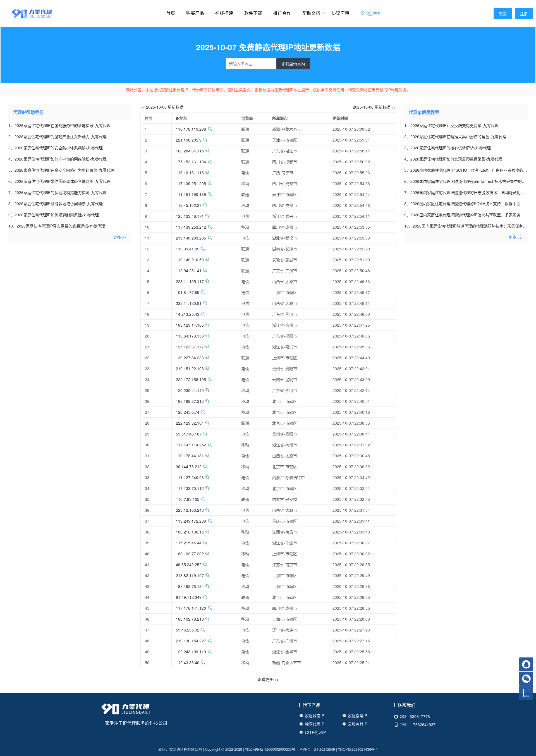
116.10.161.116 (190, 172)
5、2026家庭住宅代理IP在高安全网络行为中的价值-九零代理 (61, 170)
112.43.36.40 (187, 662)
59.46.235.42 (187, 630)
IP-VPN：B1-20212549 (316, 749)
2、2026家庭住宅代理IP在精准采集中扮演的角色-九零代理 (455, 136)
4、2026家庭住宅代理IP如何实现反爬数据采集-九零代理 (453, 159)
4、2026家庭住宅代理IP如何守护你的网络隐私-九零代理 (57, 159)
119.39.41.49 (187, 249)
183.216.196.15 (190, 532)
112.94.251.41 (189, 270)
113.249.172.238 (191, 521)
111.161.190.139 (191, 194)
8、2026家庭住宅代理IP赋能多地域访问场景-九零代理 (55, 203)
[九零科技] (125, 710)
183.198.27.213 (190, 401)
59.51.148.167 (189, 434)
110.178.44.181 (190, 455)
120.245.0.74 (187, 412)
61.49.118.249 (189, 597)
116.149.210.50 (190, 259)
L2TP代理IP (315, 732)
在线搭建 (224, 13)
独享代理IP (314, 724)
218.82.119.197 (190, 575)
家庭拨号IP (357, 715)
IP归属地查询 (293, 64)
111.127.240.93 (190, 477)
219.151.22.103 (190, 368)
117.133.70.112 (190, 488)
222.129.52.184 (190, 423)
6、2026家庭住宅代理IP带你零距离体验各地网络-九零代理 (59, 181)
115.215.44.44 (189, 543)
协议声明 (340, 13)
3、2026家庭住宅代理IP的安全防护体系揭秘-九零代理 (55, 147)
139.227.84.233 (190, 357)
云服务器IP (357, 724)
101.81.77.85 (187, 292)
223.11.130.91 (189, 303)
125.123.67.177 (190, 347)
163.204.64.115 (190, 151)
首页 (170, 13)
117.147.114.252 (191, 445)
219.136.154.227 (191, 640)
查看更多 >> (268, 679)
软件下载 (253, 13)
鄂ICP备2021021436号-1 (358, 749)
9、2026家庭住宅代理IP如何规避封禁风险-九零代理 (53, 214)
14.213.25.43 (187, 314)
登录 (503, 13)
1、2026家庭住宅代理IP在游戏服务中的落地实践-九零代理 (59, 125)
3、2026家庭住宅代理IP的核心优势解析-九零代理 (447, 147)
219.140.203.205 (191, 238)
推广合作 (282, 13)
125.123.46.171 (190, 216)
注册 (524, 13)
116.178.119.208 (191, 129)
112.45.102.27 (189, 205)
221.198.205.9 (189, 140)
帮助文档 (311, 13)
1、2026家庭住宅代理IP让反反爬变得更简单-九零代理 (451, 125)
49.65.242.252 (189, 564)
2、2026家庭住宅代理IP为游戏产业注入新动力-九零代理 (57, 136)
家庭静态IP (314, 715)
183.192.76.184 (190, 586)
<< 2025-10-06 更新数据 (161, 107)
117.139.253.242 (191, 227)
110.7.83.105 (187, 499)
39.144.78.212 (189, 466)
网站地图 (402, 732)
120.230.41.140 (190, 390)
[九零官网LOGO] (26, 13)
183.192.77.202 (190, 553)
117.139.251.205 (191, 183)
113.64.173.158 (190, 336)
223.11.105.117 (190, 281)
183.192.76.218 (190, 619)
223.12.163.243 (190, 510)
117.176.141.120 (191, 608)
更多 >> (119, 237)
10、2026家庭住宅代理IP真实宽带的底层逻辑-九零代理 (56, 226)
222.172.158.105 (191, 379)
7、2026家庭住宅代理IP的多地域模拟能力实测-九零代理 (57, 192)
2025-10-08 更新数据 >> (374, 107)
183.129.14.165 (190, 325)
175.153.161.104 (191, 161)
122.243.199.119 (191, 651)
